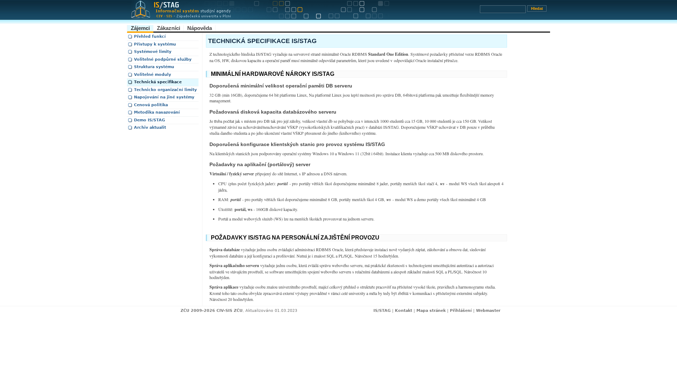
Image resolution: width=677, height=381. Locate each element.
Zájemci (140, 28)
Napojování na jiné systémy (164, 97)
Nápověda (199, 28)
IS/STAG (382, 310)
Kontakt (403, 310)
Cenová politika (151, 105)
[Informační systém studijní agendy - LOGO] (303, 12)
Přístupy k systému (155, 44)
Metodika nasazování (157, 112)
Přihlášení (461, 310)
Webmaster (488, 310)
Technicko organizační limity (165, 89)
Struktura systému (154, 67)
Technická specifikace (158, 82)
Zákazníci (168, 28)
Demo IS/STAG (149, 120)
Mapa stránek (431, 310)
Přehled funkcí (150, 36)
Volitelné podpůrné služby (162, 59)
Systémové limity (152, 51)
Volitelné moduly (152, 74)
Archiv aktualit (150, 127)
